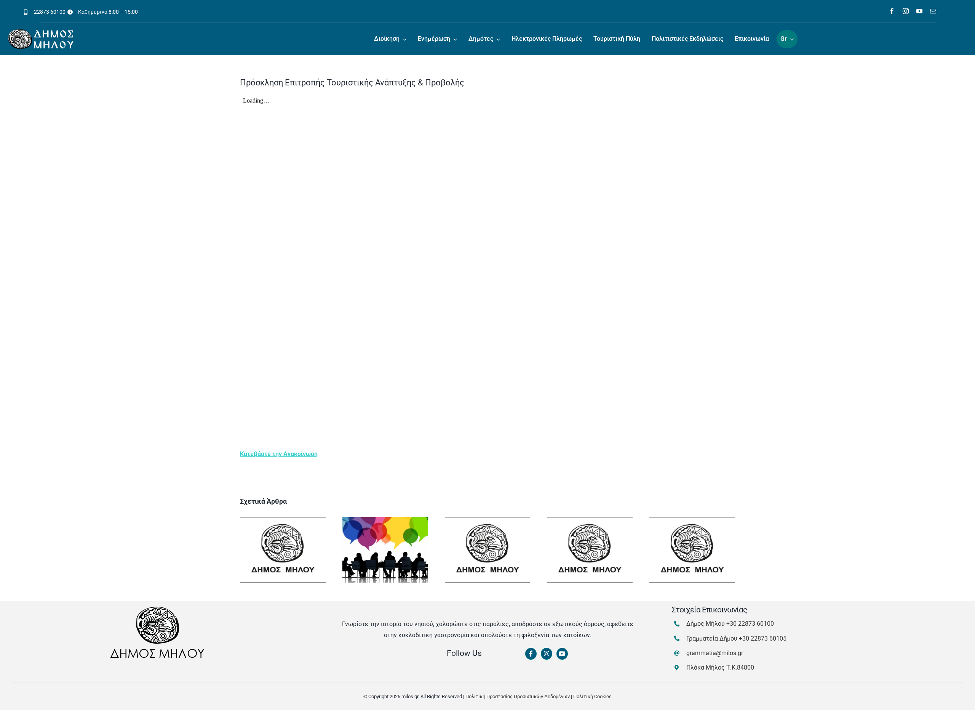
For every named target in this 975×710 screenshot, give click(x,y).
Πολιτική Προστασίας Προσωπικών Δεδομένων (517, 696)
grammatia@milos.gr (714, 653)
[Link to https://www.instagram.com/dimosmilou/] (546, 654)
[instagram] (906, 11)
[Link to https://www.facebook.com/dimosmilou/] (531, 654)
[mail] (933, 11)
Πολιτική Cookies (592, 696)
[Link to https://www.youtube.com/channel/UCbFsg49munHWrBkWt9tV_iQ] (562, 654)
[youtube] (919, 11)
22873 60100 (50, 12)
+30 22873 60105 (762, 638)
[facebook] (892, 11)
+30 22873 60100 (750, 623)
